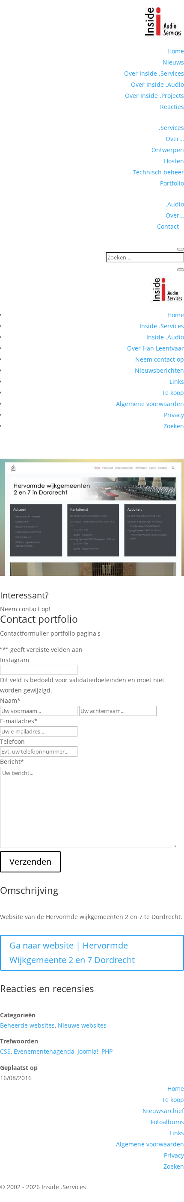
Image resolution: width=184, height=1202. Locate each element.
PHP (107, 1051)
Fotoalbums (167, 1122)
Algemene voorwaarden (150, 404)
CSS (5, 1051)
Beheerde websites (27, 1025)
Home (175, 51)
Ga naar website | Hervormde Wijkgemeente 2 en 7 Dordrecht (72, 953)
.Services (171, 128)
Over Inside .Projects (154, 95)
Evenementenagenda (44, 1051)
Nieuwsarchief (163, 1111)
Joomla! (87, 1051)
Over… (175, 139)
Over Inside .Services (154, 73)
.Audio (175, 204)
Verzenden (30, 861)
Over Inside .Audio (157, 84)
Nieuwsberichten (159, 370)
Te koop (173, 393)
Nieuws (173, 62)
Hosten (174, 161)
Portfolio (172, 183)
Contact (170, 226)
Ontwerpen (167, 150)
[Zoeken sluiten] (180, 269)
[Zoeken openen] (180, 249)
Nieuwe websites (82, 1025)
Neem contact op (159, 359)
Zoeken (173, 426)
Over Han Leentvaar (155, 348)
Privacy (174, 415)
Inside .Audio (165, 337)
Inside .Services (161, 326)
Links (176, 381)
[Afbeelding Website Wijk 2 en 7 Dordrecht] (92, 573)
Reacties (172, 107)
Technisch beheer (158, 172)
